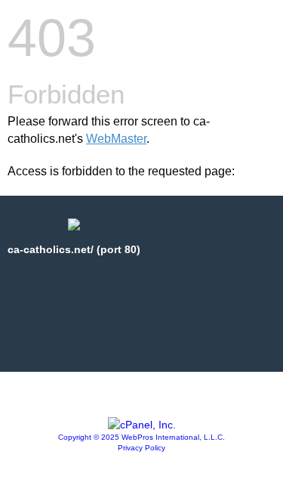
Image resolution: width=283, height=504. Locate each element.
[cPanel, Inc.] (142, 425)
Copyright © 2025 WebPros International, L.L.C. (141, 437)
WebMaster (116, 138)
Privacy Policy (141, 448)
